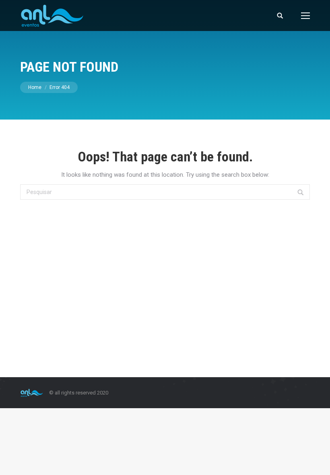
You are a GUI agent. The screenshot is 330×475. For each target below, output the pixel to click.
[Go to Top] (317, 462)
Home (34, 87)
